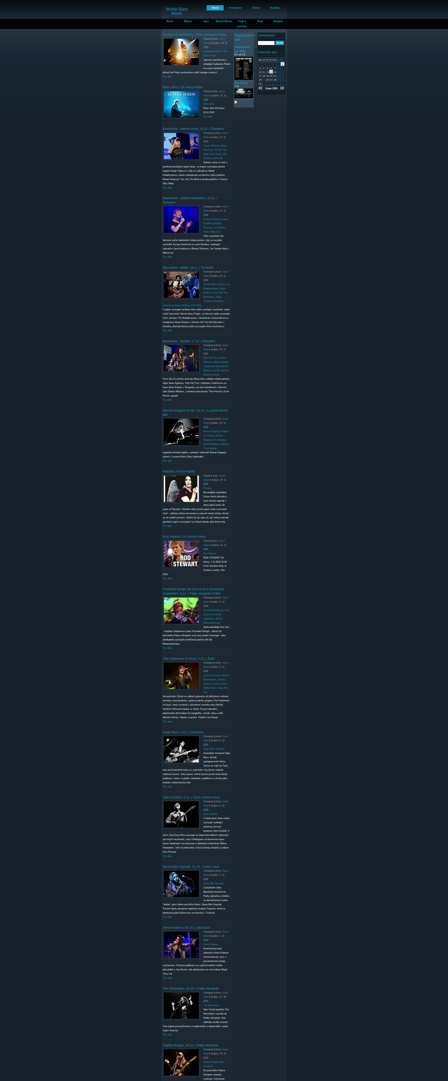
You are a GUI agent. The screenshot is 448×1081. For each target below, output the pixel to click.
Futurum (210, 435)
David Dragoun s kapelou (216, 444)
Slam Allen (196, 305)
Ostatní (278, 21)
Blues (188, 21)
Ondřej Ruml (209, 688)
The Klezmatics (211, 1005)
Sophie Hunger (210, 1062)
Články (256, 7)
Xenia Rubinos (210, 944)
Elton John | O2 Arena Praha (183, 87)
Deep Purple (241, 83)
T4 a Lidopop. (210, 448)
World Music (224, 21)
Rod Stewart (209, 553)
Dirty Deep (215, 154)
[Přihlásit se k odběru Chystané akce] (235, 101)
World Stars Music (177, 11)
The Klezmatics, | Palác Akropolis (191, 988)
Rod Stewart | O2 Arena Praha (184, 536)
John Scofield (210, 814)
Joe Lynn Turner (211, 675)
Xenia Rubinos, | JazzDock (186, 927)
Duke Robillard (182, 305)
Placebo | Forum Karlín (179, 471)
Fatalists (220, 749)
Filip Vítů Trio (210, 358)
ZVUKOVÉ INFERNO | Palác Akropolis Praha (194, 34)
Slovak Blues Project (214, 284)
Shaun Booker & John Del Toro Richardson (215, 292)
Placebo (207, 488)
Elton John (208, 104)
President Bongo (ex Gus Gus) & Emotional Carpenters (216, 614)
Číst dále (167, 76)
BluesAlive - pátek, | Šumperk (188, 267)
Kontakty (275, 7)
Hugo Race (209, 749)
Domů (215, 7)
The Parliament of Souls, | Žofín (189, 658)
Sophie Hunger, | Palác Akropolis (190, 1045)
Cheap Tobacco (211, 145)
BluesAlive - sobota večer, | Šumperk (193, 128)
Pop (260, 21)
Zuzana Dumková (212, 219)
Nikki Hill (218, 158)
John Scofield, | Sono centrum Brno (191, 797)
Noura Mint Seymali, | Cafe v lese (191, 866)
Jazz (206, 21)
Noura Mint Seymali (213, 883)
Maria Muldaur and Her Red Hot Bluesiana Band (216, 370)
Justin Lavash (220, 683)
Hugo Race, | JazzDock (183, 732)
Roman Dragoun (211, 431)
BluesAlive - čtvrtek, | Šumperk (189, 341)
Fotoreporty (235, 7)
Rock (169, 21)
